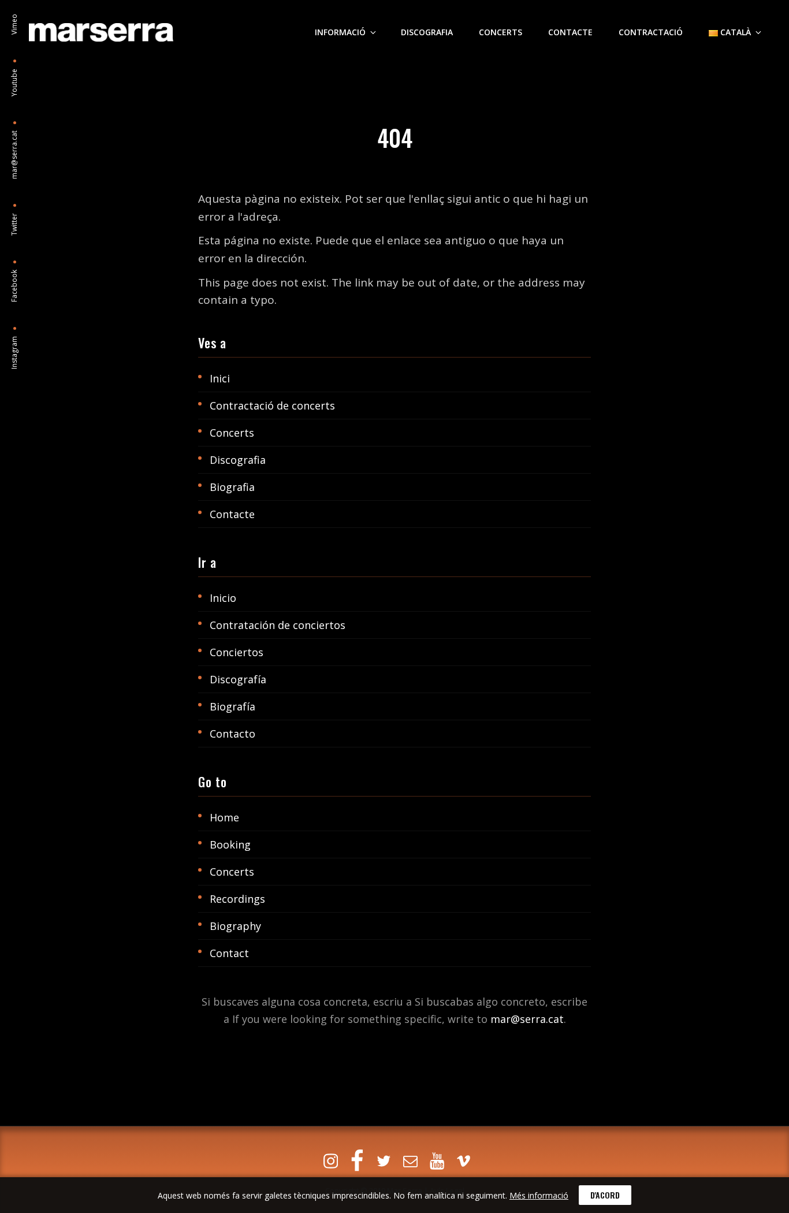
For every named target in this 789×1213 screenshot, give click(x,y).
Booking (230, 844)
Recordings (237, 899)
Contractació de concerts (272, 405)
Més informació (538, 1195)
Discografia (427, 32)
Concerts (500, 32)
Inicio (223, 598)
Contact (229, 953)
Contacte (570, 32)
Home (224, 817)
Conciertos (236, 652)
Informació (340, 32)
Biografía (232, 706)
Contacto (232, 734)
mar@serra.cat (527, 1019)
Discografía (238, 679)
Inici (220, 378)
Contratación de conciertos (277, 625)
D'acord (605, 1195)
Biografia (232, 487)
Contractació (651, 32)
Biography (235, 926)
